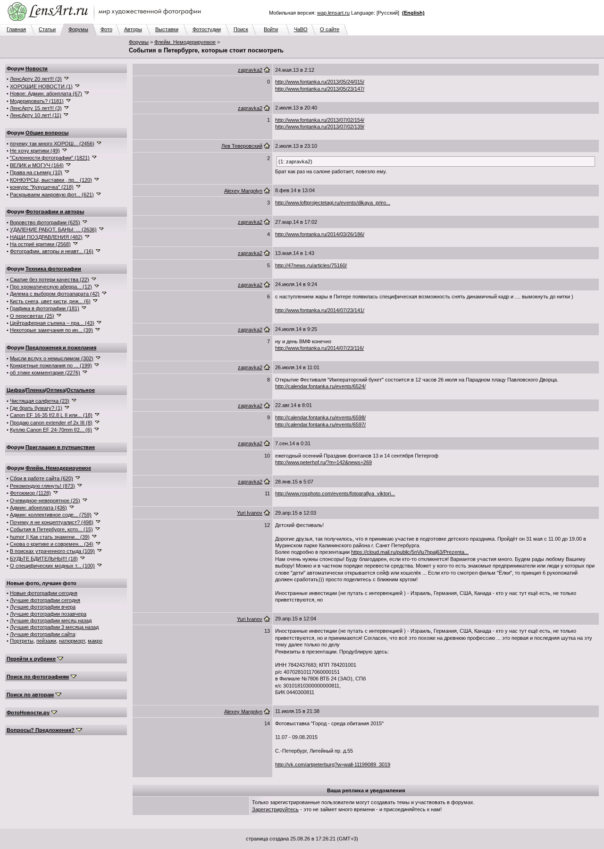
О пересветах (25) (32, 316)
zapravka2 (250, 70)
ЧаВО (301, 29)
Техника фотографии (53, 269)
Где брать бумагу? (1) (36, 408)
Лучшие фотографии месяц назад (51, 620)
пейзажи (46, 641)
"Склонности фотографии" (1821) (50, 158)
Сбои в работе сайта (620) (41, 478)
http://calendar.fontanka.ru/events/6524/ (320, 386)
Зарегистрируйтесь (275, 809)
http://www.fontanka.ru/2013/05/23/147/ (319, 89)
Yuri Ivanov (249, 513)
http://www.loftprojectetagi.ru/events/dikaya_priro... (332, 202)
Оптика (55, 390)
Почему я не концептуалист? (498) (51, 522)
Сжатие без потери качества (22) (49, 279)
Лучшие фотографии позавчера (48, 614)
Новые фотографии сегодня (43, 593)
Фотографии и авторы (54, 211)
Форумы (78, 29)
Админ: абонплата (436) (38, 507)
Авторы (133, 29)
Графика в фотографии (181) (44, 308)
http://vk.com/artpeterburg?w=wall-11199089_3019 (332, 764)
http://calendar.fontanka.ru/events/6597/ (320, 424)
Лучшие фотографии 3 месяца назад (54, 627)
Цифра (16, 390)
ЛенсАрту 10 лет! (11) (35, 115)
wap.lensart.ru (333, 13)
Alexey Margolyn (243, 191)
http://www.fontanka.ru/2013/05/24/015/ (319, 82)
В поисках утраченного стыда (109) (52, 551)
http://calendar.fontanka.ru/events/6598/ (320, 417)
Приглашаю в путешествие (60, 447)
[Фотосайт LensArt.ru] (106, 22)
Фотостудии (207, 29)
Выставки (166, 29)
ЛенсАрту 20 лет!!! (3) (36, 79)
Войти (271, 29)
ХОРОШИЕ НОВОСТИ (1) (41, 86)
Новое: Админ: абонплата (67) (46, 93)
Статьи (47, 29)
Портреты (22, 641)
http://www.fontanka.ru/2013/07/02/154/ (319, 120)
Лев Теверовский (241, 146)
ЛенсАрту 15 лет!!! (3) (36, 108)
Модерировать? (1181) (37, 101)
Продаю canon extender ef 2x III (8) (51, 422)
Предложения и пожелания (60, 347)
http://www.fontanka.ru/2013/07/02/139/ (319, 126)
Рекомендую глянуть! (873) (42, 486)
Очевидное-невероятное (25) (45, 500)
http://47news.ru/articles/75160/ (311, 265)
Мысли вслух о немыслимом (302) (51, 358)
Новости (36, 68)
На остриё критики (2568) (40, 244)
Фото (106, 29)
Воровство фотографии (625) (45, 222)
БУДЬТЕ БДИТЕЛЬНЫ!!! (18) (44, 558)
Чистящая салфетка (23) (39, 401)
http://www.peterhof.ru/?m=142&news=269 (323, 462)
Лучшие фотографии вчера (43, 607)
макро (95, 641)
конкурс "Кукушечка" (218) (42, 187)
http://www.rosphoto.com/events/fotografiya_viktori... (335, 493)
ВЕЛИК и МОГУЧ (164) (37, 165)
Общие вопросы (46, 133)
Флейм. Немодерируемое (185, 42)
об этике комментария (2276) (45, 372)
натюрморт (72, 641)
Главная (16, 29)
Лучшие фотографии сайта (42, 634)
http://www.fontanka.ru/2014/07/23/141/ (319, 310)
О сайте (329, 29)
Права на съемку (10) (36, 172)
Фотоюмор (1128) (30, 493)
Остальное (81, 390)
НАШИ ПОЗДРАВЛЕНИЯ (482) (46, 237)
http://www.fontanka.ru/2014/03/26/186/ (319, 234)
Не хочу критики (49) (35, 150)
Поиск (241, 29)
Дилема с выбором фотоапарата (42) (55, 294)
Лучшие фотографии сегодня (45, 600)
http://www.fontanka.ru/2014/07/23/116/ (319, 348)
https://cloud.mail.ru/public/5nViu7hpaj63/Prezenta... (410, 552)
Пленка (35, 390)
